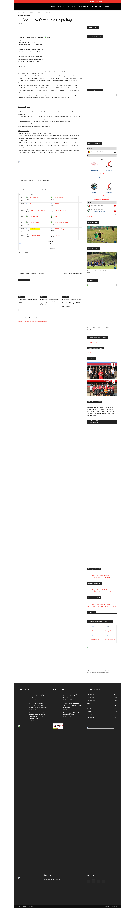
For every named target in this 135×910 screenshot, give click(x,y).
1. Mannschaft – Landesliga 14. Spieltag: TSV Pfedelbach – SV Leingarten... (71, 695)
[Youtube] (115, 1)
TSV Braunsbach (35, 235)
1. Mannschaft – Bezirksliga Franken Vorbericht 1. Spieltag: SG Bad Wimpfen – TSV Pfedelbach (28, 301)
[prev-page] (19, 310)
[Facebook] (106, 1)
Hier (19, 180)
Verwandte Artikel (24, 280)
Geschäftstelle (84, 6)
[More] (53, 31)
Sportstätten (71, 6)
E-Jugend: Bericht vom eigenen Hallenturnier (31, 273)
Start (19, 12)
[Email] (44, 31)
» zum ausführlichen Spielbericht (102, 197)
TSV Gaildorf (59, 204)
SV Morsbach (59, 197)
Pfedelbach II (109, 192)
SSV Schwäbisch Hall (61, 210)
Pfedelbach (93, 153)
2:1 (115, 152)
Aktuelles (24, 12)
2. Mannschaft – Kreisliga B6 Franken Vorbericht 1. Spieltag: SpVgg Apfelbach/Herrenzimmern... (38, 705)
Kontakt (106, 6)
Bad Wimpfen (94, 170)
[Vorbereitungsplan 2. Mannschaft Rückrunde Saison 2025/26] (57, 715)
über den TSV (96, 6)
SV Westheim (59, 235)
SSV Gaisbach (34, 197)
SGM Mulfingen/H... (101, 207)
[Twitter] (112, 1)
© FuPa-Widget (113, 214)
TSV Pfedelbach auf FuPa (92, 216)
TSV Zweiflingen (60, 229)
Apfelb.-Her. (94, 192)
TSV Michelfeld (34, 222)
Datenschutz (91, 1)
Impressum (99, 1)
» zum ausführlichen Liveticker (101, 177)
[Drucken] (48, 31)
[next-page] (22, 310)
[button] (114, 6)
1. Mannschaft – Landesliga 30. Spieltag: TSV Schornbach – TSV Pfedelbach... (72, 705)
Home (53, 6)
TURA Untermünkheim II (37, 210)
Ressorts (61, 6)
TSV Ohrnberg (34, 216)
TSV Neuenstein (60, 216)
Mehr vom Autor (35, 280)
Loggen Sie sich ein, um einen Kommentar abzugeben (32, 321)
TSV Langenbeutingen (61, 222)
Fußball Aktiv (32, 12)
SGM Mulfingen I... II (103, 211)
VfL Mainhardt (34, 204)
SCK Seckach (100, 153)
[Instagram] (109, 1)
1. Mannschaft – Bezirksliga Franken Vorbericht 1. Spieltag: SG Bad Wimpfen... (38, 695)
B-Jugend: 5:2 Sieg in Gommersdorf (72, 273)
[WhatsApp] (40, 31)
